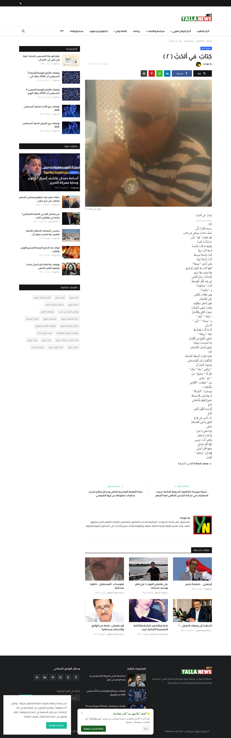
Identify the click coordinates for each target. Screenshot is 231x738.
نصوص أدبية (188, 41)
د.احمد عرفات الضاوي (115, 592)
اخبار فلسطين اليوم (69, 319)
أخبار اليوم (73, 297)
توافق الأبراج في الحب (68, 312)
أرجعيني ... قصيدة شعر (198, 584)
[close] (67, 699)
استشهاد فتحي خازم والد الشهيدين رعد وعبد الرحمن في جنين (107, 678)
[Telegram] (52, 677)
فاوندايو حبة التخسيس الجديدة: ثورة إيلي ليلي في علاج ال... (41, 58)
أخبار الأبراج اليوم (55, 347)
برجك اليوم (32, 340)
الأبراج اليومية (32, 319)
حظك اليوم (73, 304)
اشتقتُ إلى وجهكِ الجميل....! (195, 625)
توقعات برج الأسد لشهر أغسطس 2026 (42, 108)
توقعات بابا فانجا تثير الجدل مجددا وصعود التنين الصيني (43, 266)
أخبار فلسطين (38, 347)
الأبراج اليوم (73, 347)
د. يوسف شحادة (161, 592)
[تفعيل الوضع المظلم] (21, 3)
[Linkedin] (45, 677)
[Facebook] (76, 677)
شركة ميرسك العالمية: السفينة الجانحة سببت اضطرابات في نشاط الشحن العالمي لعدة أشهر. (181, 493)
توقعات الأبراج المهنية (45, 326)
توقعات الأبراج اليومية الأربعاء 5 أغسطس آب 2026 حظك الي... (44, 74)
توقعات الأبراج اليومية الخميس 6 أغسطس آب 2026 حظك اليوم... (43, 91)
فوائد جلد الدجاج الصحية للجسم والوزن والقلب (40, 249)
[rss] (37, 677)
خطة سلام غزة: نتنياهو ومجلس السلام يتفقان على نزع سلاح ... (39, 199)
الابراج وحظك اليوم (42, 297)
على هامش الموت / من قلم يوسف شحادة (151, 586)
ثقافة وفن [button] (121, 31)
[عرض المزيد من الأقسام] (61, 31)
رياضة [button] (137, 31)
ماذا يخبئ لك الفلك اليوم (67, 340)
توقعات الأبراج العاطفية (67, 333)
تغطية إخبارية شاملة (54, 304)
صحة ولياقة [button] (77, 31)
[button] (167, 73)
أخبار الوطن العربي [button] (181, 31)
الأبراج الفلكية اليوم (69, 326)
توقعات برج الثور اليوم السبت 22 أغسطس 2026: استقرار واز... (105, 693)
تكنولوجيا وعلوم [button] (99, 31)
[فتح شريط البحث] (23, 31)
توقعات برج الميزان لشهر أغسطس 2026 (41, 125)
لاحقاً (146, 729)
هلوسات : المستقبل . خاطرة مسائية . (107, 586)
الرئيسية (209, 41)
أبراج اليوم (60, 297)
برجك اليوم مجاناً (44, 333)
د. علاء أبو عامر (54, 221)
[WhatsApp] (159, 73)
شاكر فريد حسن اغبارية (158, 634)
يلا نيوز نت (207, 64)
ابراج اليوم (46, 340)
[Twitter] (68, 677)
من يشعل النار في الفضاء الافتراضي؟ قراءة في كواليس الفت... (41, 216)
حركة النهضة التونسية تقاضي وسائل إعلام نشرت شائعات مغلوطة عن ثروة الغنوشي (115, 493)
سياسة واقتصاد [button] (156, 31)
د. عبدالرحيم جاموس (204, 630)
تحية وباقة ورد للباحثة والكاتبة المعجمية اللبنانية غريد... (151, 627)
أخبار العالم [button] (203, 31)
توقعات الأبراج (47, 312)
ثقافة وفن (200, 41)
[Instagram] (60, 677)
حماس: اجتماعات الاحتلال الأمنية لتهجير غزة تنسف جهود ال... (43, 232)
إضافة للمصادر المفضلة (93, 729)
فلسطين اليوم (49, 319)
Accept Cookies (56, 725)
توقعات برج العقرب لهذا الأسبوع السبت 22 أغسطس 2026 (105, 708)
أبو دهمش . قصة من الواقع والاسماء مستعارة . (108, 627)
